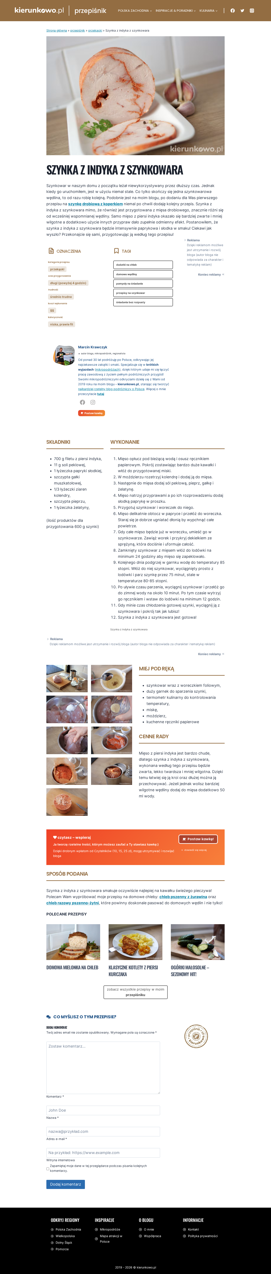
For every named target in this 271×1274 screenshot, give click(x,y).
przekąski (95, 30)
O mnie (149, 1229)
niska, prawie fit (61, 324)
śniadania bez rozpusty (130, 302)
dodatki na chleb (126, 264)
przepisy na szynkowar (130, 292)
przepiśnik (77, 30)
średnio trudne (61, 297)
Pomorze (62, 1249)
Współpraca (152, 1236)
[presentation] (73, 942)
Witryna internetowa (60, 1160)
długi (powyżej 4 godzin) (68, 283)
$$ (52, 310)
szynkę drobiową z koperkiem (95, 204)
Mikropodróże (110, 1229)
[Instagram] (252, 10)
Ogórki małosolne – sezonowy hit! (190, 970)
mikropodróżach (107, 369)
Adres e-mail (56, 1139)
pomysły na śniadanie (129, 283)
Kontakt (193, 1229)
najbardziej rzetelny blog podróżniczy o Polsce (111, 389)
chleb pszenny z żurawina (183, 896)
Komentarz (55, 1096)
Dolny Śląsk (64, 1242)
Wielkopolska (65, 1236)
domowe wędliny (126, 274)
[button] (193, 850)
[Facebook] (232, 10)
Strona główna (56, 30)
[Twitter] (242, 10)
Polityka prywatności (203, 1236)
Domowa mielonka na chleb (72, 967)
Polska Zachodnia (68, 1229)
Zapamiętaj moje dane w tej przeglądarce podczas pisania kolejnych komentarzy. (98, 1168)
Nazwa (52, 1117)
